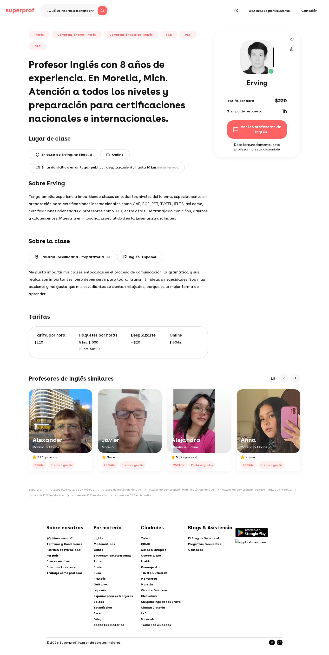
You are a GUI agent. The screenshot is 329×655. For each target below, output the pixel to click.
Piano (98, 561)
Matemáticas (104, 544)
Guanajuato (150, 567)
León (144, 613)
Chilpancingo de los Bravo (161, 601)
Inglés (98, 538)
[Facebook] (272, 642)
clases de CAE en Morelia (133, 495)
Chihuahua (149, 596)
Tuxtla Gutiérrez (154, 573)
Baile (98, 567)
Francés (100, 578)
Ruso (97, 573)
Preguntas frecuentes (204, 544)
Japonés (100, 590)
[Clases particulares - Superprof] (20, 10)
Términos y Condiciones (64, 544)
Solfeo (99, 601)
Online (118, 154)
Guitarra (100, 584)
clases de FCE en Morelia (46, 495)
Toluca (146, 538)
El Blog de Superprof (203, 538)
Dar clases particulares (269, 11)
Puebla (146, 561)
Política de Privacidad (63, 549)
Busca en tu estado (61, 567)
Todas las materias (109, 625)
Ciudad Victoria (153, 607)
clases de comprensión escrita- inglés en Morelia (257, 489)
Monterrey (149, 578)
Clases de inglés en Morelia (121, 489)
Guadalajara (151, 555)
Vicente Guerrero (154, 590)
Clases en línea (58, 561)
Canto (98, 549)
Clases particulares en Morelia (72, 489)
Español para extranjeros (113, 596)
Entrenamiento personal (112, 555)
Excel (98, 613)
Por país (52, 555)
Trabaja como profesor (64, 573)
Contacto (195, 549)
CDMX (145, 544)
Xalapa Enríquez (153, 549)
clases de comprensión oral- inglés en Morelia (181, 489)
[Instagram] (280, 642)
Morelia (147, 584)
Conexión (309, 11)
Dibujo (98, 619)
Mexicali (147, 619)
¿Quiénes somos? (59, 538)
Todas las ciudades (156, 625)
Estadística (103, 607)
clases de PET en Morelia (89, 495)
